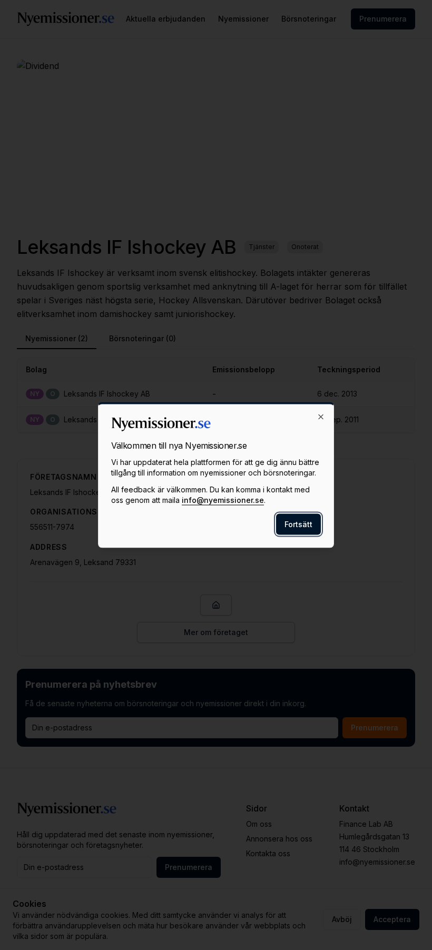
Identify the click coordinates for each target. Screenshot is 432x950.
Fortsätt (298, 524)
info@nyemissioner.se (223, 500)
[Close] (321, 417)
